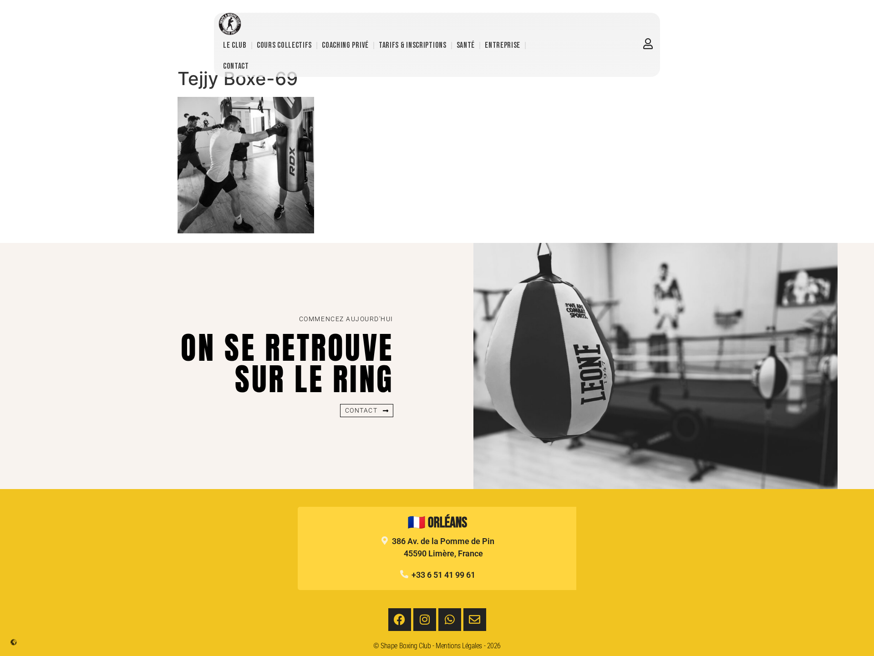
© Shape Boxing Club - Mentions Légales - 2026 (437, 645)
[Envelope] (474, 619)
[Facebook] (399, 619)
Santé (466, 45)
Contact (236, 66)
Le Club (235, 45)
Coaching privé (345, 45)
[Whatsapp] (449, 619)
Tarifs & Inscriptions (413, 45)
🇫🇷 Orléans (437, 523)
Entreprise (502, 45)
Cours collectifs (284, 45)
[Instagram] (424, 619)
